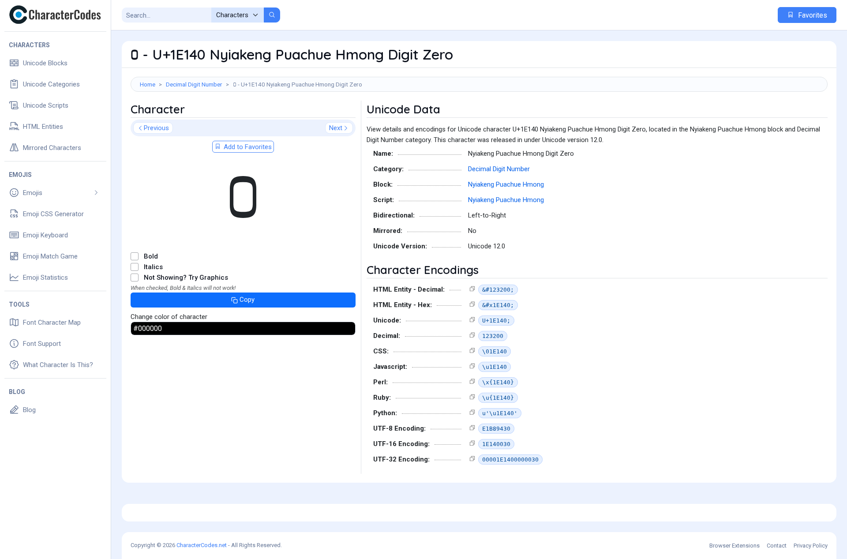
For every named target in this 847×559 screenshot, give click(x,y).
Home (147, 84)
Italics (153, 267)
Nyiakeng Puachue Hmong (506, 184)
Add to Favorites (247, 147)
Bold (151, 256)
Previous (156, 128)
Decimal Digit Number (194, 84)
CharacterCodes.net (201, 545)
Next (335, 128)
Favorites (811, 15)
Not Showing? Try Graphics (186, 277)
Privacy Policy (811, 545)
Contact (777, 545)
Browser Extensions (734, 545)
